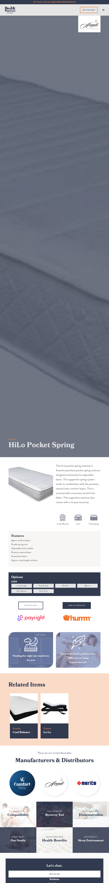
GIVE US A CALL (30, 605)
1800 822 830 (54, 874)
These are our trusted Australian (54, 752)
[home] (8, 10)
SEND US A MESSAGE (76, 605)
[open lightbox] (31, 484)
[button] (103, 10)
